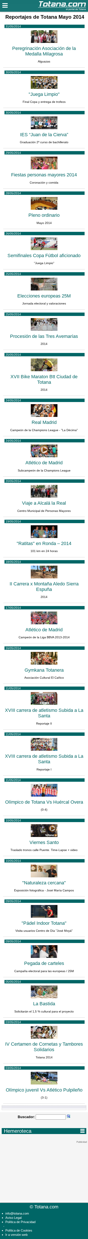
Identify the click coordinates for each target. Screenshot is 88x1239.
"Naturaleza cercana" (44, 882)
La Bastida (44, 1003)
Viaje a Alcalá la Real (44, 503)
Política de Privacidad (20, 1222)
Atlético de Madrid (44, 462)
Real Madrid (44, 422)
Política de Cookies (18, 1230)
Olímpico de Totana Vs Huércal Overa (44, 802)
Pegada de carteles (44, 963)
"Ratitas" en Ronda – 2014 (44, 543)
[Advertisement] (44, 1170)
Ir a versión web (16, 1234)
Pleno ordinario (44, 215)
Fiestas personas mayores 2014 (44, 174)
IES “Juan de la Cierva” (44, 134)
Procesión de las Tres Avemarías (44, 336)
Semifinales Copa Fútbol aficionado (44, 255)
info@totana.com (17, 1213)
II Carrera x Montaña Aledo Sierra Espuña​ (44, 586)
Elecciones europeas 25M (44, 296)
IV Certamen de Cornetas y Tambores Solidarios (44, 1046)
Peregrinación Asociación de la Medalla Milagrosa (44, 51)
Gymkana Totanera (44, 670)
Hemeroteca (44, 1131)
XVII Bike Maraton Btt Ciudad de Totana (44, 379)
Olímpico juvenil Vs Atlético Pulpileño (44, 1090)
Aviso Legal (13, 1217)
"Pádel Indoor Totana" (44, 923)
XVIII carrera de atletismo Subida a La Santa (44, 713)
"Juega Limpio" (44, 94)
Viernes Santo (44, 842)
